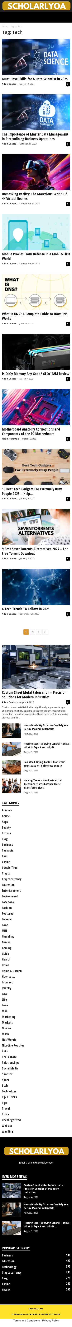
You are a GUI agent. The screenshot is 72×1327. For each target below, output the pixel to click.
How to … (8, 976)
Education (8, 885)
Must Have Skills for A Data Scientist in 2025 (35, 78)
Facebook (8, 902)
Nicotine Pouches (13, 1045)
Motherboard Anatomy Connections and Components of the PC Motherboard (31, 431)
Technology (9, 1091)
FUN (4, 931)
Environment (10, 896)
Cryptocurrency (12, 879)
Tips (4, 1103)
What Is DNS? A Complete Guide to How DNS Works (35, 316)
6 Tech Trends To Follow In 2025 (26, 608)
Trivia (5, 1114)
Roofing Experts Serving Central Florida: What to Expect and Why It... (47, 745)
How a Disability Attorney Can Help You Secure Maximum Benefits (46, 727)
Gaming (7, 948)
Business (7, 845)
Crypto (6, 873)
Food (5, 925)
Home (4, 26)
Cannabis (7, 850)
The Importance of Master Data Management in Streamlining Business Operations (35, 136)
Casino (6, 862)
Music (5, 1034)
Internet (7, 982)
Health (6, 959)
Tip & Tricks (9, 1097)
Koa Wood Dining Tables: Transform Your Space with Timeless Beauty (44, 763)
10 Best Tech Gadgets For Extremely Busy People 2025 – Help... (32, 491)
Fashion (7, 908)
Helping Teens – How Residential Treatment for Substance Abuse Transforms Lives (43, 783)
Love (5, 1005)
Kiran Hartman (10, 438)
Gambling (8, 936)
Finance (7, 919)
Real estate (9, 1057)
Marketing (9, 1017)
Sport (5, 1080)
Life (4, 999)
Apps (5, 822)
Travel (6, 1108)
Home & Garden (12, 971)
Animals (7, 810)
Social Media (10, 1068)
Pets (5, 1051)
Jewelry (6, 988)
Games (6, 942)
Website (7, 1126)
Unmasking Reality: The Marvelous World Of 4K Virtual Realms (34, 196)
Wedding (7, 1131)
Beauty (6, 827)
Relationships (10, 1062)
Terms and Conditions (26, 1320)
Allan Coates (9, 83)
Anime (6, 816)
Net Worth (9, 1040)
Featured (7, 913)
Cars (4, 856)
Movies (6, 1028)
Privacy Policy (50, 1320)
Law (4, 994)
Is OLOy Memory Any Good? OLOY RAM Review (35, 373)
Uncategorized (11, 1120)
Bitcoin (6, 833)
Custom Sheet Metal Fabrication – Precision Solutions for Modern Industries (34, 695)
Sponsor (7, 1074)
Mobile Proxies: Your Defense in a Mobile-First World (36, 256)
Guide (5, 954)
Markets (7, 1022)
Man (4, 1011)
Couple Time (9, 867)
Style (5, 1085)
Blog (5, 839)
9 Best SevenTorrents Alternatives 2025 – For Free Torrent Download (35, 551)
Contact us (36, 1308)
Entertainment (11, 890)
